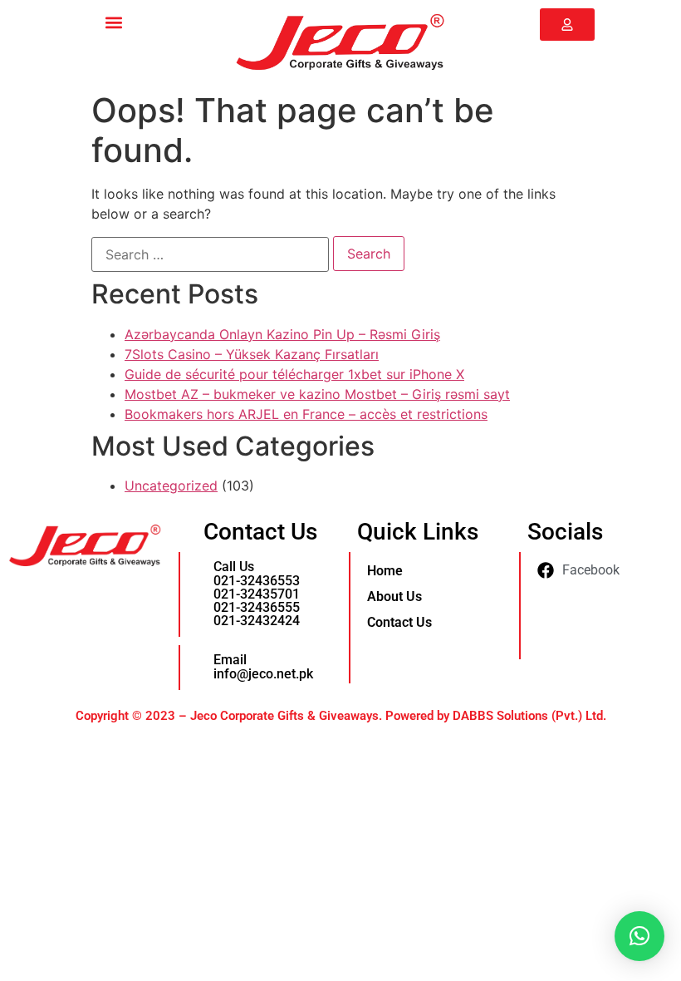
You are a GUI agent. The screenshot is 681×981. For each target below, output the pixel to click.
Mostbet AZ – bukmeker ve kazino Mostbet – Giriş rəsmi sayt (317, 394)
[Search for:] (210, 254)
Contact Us (399, 622)
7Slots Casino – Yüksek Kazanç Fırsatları (252, 354)
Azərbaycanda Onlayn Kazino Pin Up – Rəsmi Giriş (282, 334)
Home (385, 571)
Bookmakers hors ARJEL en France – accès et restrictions (306, 414)
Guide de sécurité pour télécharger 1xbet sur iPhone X (294, 374)
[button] (113, 22)
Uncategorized (171, 485)
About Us (394, 596)
